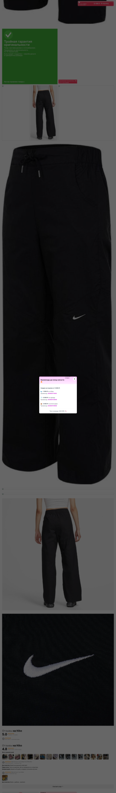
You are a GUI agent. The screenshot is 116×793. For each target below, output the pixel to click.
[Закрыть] (74, 379)
